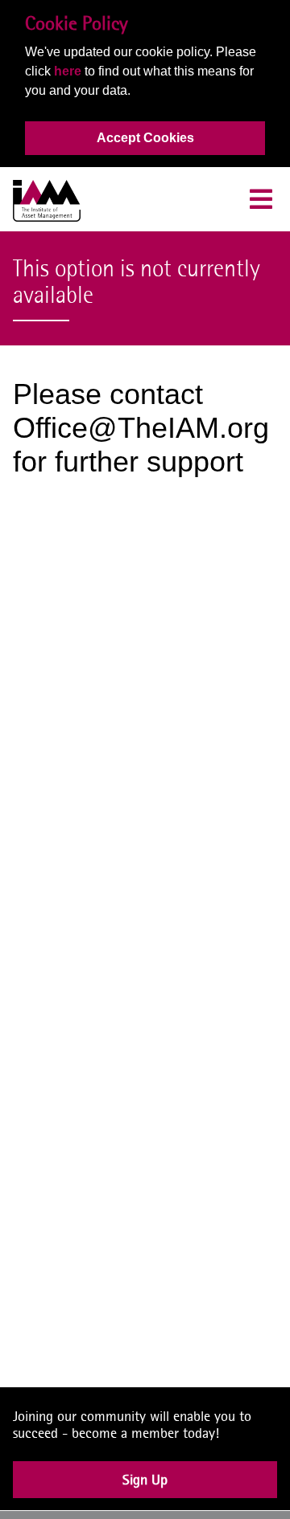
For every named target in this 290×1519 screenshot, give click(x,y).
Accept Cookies (145, 138)
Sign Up (145, 1494)
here (67, 71)
